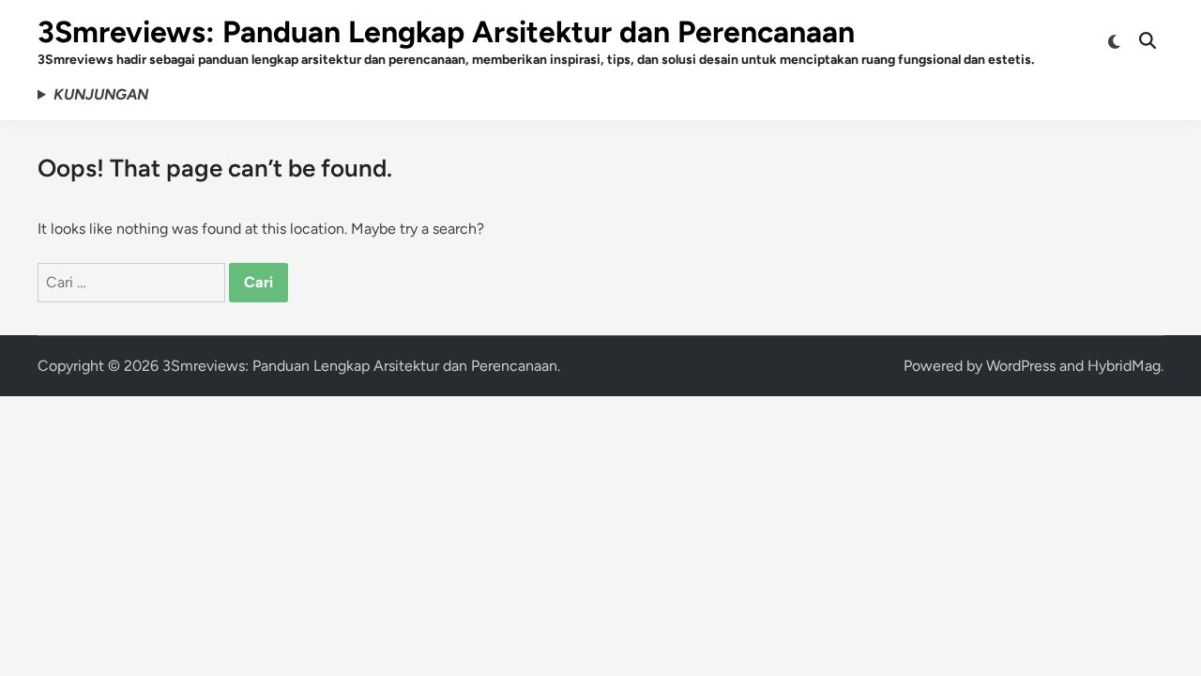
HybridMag (1124, 366)
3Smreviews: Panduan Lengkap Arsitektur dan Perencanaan (446, 32)
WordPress (1021, 366)
